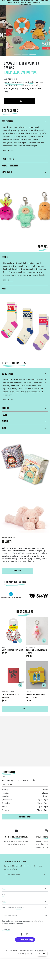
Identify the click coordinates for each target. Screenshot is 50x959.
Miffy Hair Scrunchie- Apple (12, 650)
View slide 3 (32, 53)
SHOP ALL (19, 101)
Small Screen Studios (21, 950)
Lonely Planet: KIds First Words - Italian (35, 696)
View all (25, 709)
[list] (25, 839)
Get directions (25, 817)
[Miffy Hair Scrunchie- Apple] (13, 631)
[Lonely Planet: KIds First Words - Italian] (37, 675)
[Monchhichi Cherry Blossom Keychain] (37, 631)
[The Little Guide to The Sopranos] (13, 675)
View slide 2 (25, 53)
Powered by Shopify (25, 954)
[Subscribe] (44, 875)
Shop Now (17, 571)
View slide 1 (17, 53)
